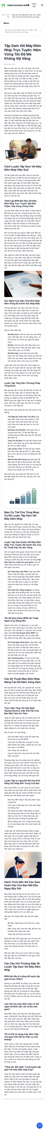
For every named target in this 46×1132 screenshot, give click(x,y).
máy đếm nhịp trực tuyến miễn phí (28, 128)
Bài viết (8, 16)
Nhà (3, 15)
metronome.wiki (17, 5)
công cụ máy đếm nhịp (16, 258)
